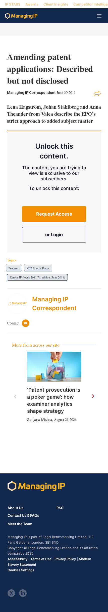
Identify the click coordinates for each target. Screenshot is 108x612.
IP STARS (12, 4)
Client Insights (55, 4)
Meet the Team (20, 524)
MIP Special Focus (38, 268)
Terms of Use (40, 559)
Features (14, 268)
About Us (15, 508)
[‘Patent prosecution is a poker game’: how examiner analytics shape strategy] (54, 367)
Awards (31, 4)
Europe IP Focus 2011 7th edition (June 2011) (37, 277)
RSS (60, 508)
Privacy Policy (65, 559)
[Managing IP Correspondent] (19, 304)
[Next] (92, 396)
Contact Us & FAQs (23, 515)
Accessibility (17, 559)
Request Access (54, 214)
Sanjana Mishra (39, 419)
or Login (54, 234)
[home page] (21, 16)
